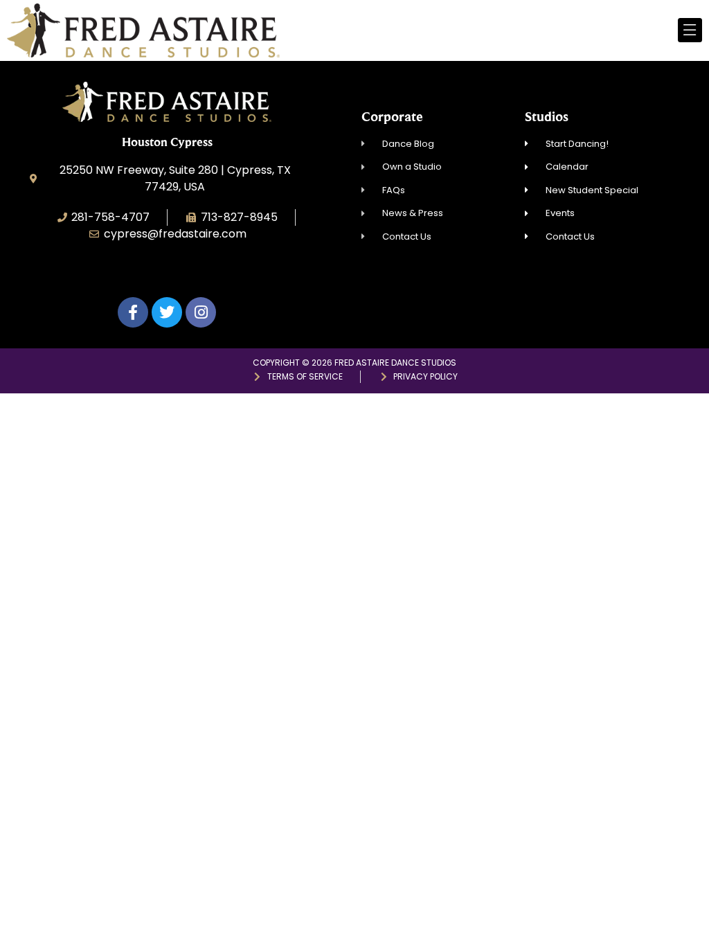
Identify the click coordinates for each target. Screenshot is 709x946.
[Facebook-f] (133, 312)
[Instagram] (201, 312)
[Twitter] (167, 312)
